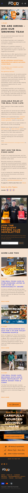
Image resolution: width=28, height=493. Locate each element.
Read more (5, 301)
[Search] (22, 3)
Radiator (7, 488)
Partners (18, 478)
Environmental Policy (17, 476)
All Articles (14, 404)
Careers (17, 475)
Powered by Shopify (15, 488)
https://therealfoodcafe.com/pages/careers (13, 142)
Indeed (24, 183)
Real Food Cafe (14, 486)
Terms (11, 478)
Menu (3, 475)
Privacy (4, 476)
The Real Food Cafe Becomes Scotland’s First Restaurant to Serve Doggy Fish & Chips (11, 378)
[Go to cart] (25, 3)
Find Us (9, 475)
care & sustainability (14, 436)
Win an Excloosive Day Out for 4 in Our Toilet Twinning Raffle (13, 330)
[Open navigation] (2, 3)
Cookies (4, 478)
